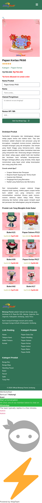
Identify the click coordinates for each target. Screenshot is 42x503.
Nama (4, 89)
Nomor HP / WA (8, 111)
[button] (3, 18)
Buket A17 (31, 286)
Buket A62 (11, 286)
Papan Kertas (16, 68)
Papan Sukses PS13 (31, 232)
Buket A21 (11, 232)
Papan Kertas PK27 (31, 259)
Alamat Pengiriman (10, 97)
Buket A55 (11, 259)
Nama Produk (8, 81)
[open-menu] (37, 4)
